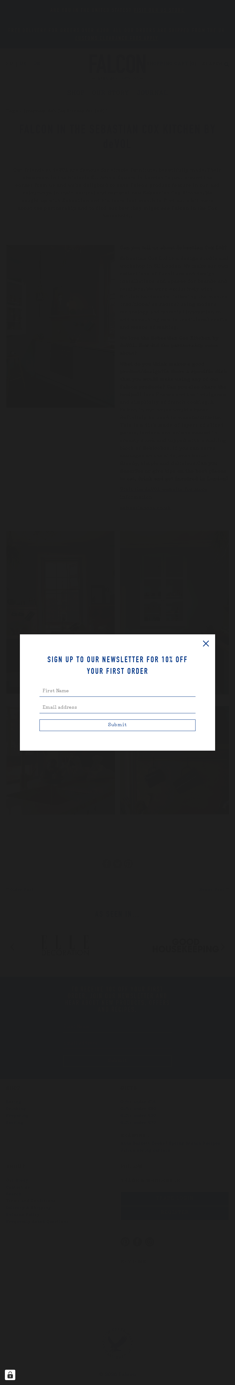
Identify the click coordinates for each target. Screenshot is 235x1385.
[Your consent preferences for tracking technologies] (10, 1375)
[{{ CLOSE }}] (206, 643)
